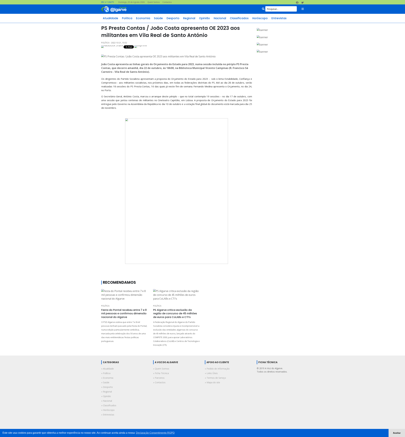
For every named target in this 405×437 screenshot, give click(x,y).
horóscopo (260, 18)
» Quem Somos (161, 368)
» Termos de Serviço (215, 377)
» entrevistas (107, 414)
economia (143, 18)
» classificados (108, 405)
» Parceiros (159, 377)
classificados (239, 18)
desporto (173, 18)
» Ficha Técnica (161, 373)
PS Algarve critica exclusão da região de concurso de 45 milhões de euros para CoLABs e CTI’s (175, 313)
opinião (204, 18)
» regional (106, 391)
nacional (220, 18)
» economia (107, 377)
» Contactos (159, 382)
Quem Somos (153, 2)
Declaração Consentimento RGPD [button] (155, 432)
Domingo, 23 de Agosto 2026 (131, 2)
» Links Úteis (211, 373)
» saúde (105, 382)
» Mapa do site (212, 382)
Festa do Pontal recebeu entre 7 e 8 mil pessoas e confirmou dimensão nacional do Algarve (124, 313)
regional (189, 18)
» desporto (107, 386)
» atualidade (107, 368)
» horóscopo (108, 409)
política (127, 18)
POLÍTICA (105, 305)
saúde (158, 18)
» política (105, 373)
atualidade (110, 18)
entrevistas (279, 18)
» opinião (106, 396)
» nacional (106, 400)
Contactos (167, 2)
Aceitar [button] (397, 433)
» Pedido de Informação (217, 368)
